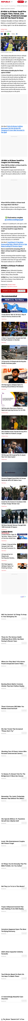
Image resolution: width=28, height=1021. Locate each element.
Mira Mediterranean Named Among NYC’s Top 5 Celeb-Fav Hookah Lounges (14, 432)
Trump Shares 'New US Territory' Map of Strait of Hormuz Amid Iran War (13, 315)
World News (4, 319)
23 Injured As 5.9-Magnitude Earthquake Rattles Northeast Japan (13, 362)
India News (3, 342)
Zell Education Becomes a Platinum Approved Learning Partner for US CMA (13, 409)
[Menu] (26, 2)
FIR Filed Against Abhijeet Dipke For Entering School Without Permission (12, 386)
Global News (4, 459)
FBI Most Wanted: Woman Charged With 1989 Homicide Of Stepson (13, 526)
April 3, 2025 (23, 223)
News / (2, 5)
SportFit (2, 31)
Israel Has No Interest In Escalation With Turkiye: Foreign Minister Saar (13, 503)
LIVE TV (21, 2)
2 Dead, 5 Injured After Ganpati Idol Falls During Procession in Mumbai (13, 339)
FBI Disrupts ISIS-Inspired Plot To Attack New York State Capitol (13, 456)
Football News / (13, 5)
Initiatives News (4, 412)
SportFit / (6, 5)
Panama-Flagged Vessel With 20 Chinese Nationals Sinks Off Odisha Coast (13, 479)
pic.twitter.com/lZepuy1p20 (14, 220)
